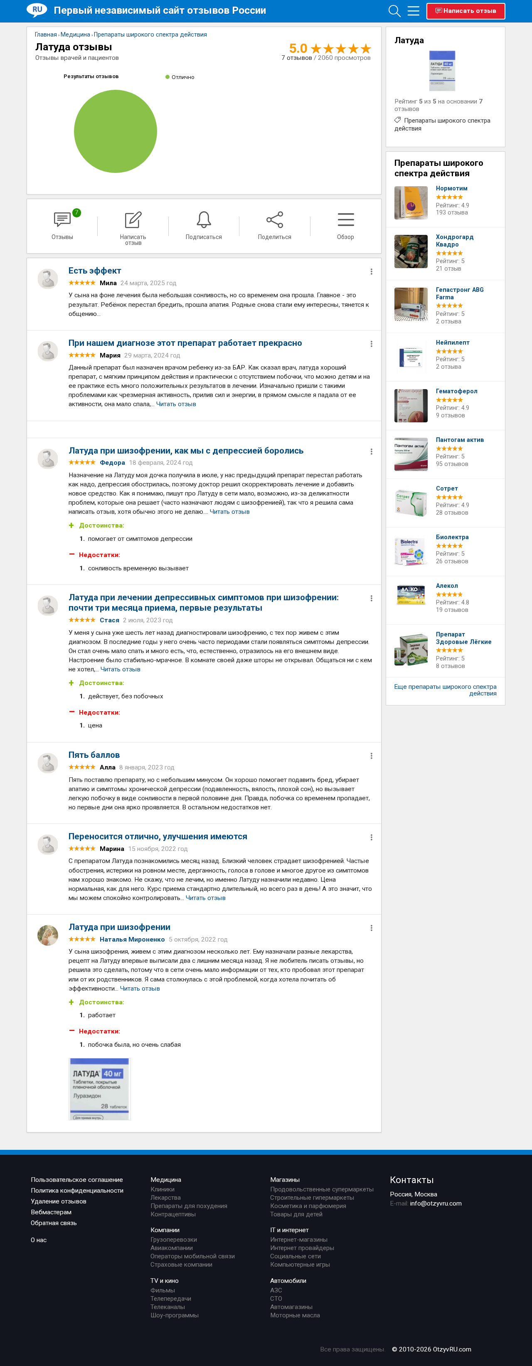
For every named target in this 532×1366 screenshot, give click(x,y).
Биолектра (452, 537)
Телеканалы (167, 1307)
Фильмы (162, 1290)
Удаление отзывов (58, 1201)
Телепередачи (170, 1298)
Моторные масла (295, 1315)
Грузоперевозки (173, 1239)
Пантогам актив (460, 440)
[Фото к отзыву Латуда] (100, 1089)
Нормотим (452, 188)
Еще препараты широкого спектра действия (445, 690)
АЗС (276, 1290)
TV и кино (164, 1281)
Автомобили (288, 1281)
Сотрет (447, 488)
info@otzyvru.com (436, 1203)
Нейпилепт (453, 342)
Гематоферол (457, 391)
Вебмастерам (51, 1212)
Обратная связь (54, 1223)
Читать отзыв (176, 404)
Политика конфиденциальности (77, 1190)
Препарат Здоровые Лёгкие (464, 638)
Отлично (183, 77)
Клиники (162, 1189)
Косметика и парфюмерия (308, 1206)
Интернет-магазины (299, 1239)
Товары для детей (296, 1214)
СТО (276, 1298)
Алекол (447, 585)
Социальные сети (295, 1256)
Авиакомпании (171, 1248)
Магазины (285, 1180)
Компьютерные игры (300, 1264)
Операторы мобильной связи (192, 1256)
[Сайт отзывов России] (40, 10)
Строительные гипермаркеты (312, 1197)
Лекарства (165, 1197)
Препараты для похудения (188, 1206)
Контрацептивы (173, 1214)
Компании (165, 1230)
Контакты (412, 1179)
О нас (39, 1240)
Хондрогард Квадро (455, 241)
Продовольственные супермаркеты (322, 1189)
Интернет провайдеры (302, 1248)
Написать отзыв (469, 11)
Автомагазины (291, 1307)
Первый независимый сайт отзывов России (160, 10)
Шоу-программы (174, 1315)
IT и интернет (289, 1230)
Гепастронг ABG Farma (460, 293)
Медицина (165, 1180)
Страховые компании (181, 1264)
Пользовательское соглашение (77, 1180)
